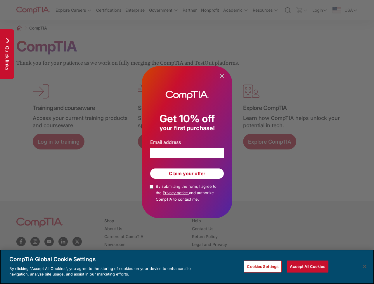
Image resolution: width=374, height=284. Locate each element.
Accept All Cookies (307, 266)
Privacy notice (176, 192)
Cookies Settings (262, 266)
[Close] (364, 266)
